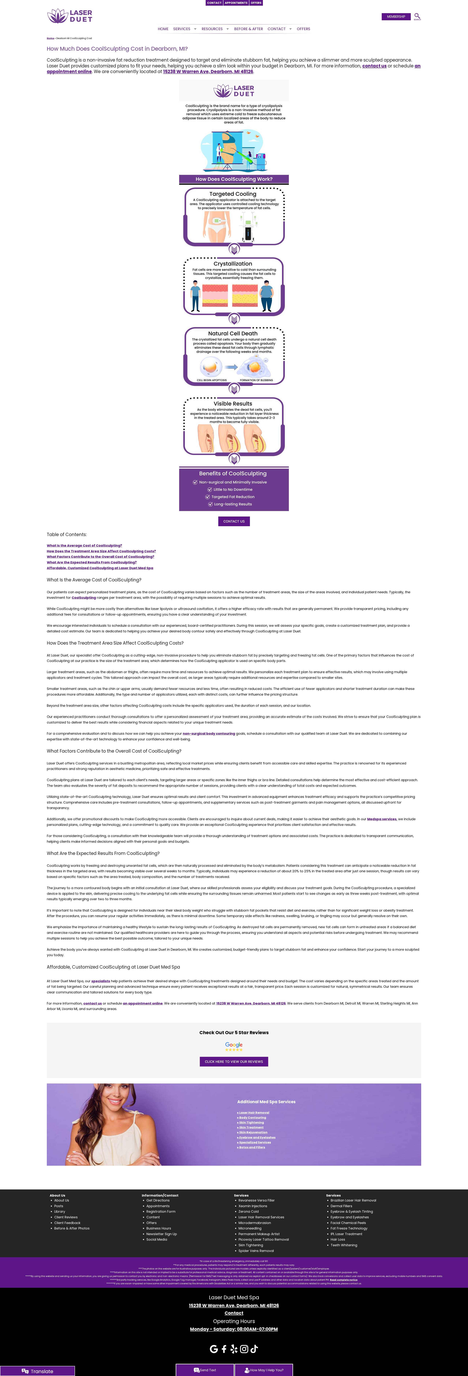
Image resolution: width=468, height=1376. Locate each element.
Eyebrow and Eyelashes (350, 1217)
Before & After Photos (72, 1228)
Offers (151, 1223)
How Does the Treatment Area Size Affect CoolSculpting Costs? (101, 551)
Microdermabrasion (255, 1223)
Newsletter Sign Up (161, 1234)
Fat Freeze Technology (349, 1228)
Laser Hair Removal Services (261, 1217)
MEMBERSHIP (396, 16)
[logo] (70, 15)
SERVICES (181, 28)
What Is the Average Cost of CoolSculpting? (84, 545)
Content (153, 1217)
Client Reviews (66, 1217)
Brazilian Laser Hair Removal (353, 1200)
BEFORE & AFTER (248, 28)
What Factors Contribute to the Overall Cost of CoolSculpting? (100, 556)
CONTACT (277, 28)
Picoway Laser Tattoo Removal (264, 1239)
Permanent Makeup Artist (259, 1234)
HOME (163, 28)
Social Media (156, 1239)
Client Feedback (67, 1223)
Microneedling (250, 1228)
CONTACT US (234, 521)
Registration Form (161, 1211)
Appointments (158, 1206)
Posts (58, 1206)
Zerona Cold (249, 1211)
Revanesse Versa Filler (257, 1200)
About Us (61, 1200)
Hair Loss (338, 1239)
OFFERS (303, 28)
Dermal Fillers (341, 1206)
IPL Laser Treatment (346, 1234)
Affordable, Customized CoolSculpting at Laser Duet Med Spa (100, 568)
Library (59, 1211)
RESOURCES (212, 28)
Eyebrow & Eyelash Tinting (352, 1211)
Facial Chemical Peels (348, 1223)
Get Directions (158, 1200)
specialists (100, 981)
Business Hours (158, 1228)
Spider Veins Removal (256, 1250)
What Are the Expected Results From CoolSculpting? (92, 562)
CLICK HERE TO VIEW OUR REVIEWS (234, 1062)
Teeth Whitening (344, 1245)
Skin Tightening (251, 1245)
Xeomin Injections (253, 1206)
